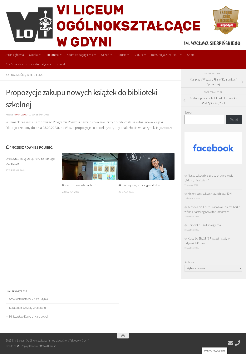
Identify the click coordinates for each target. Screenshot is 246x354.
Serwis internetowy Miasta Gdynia (28, 299)
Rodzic (122, 55)
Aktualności (15, 75)
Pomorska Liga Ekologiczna (204, 225)
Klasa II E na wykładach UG (79, 185)
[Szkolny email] (230, 343)
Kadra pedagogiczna (80, 55)
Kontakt (61, 64)
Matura (139, 55)
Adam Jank (20, 114)
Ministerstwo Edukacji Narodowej (28, 316)
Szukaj (188, 112)
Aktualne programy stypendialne (139, 185)
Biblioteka (52, 55)
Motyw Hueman (48, 346)
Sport (190, 55)
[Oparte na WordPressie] (18, 346)
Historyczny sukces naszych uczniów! (210, 193)
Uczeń (105, 55)
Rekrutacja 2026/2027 (165, 55)
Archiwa (189, 262)
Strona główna (15, 55)
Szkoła (33, 55)
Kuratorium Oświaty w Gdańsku (27, 308)
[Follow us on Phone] (237, 343)
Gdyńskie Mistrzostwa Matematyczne (28, 64)
